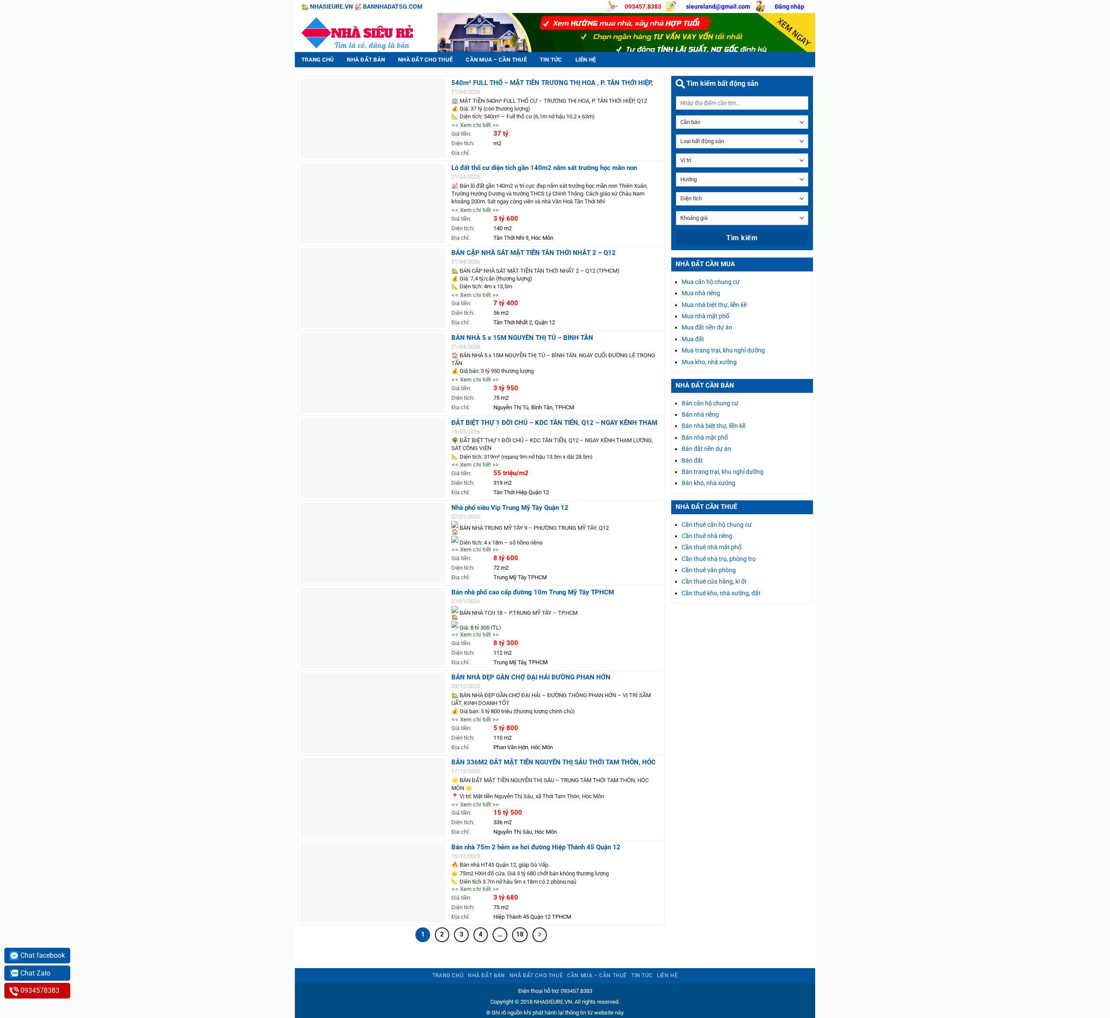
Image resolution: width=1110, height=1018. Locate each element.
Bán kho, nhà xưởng (708, 483)
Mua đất (693, 339)
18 (520, 934)
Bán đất (692, 460)
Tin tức (551, 59)
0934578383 (39, 990)
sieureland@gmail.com (718, 6)
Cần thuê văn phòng (709, 570)
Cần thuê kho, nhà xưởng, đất (721, 593)
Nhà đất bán (366, 59)
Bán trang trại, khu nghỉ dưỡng (723, 471)
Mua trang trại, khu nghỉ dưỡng (723, 350)
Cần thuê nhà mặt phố (711, 547)
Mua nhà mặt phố (705, 316)
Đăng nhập (789, 6)
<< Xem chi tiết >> (475, 125)
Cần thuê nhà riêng (707, 535)
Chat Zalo (34, 973)
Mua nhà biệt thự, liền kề (714, 304)
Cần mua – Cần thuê (496, 59)
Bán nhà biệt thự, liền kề (713, 425)
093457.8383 (643, 6)
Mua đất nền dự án (707, 327)
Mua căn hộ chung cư (711, 281)
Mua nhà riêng (701, 293)
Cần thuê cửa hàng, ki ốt (714, 581)
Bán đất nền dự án (706, 448)
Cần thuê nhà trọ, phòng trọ (719, 558)
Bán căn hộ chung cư (710, 403)
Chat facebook (42, 955)
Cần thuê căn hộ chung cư (717, 524)
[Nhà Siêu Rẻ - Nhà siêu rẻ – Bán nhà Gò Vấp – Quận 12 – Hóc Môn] (359, 32)
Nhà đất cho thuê (425, 59)
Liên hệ (585, 59)
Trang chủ (317, 59)
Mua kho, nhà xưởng (709, 362)
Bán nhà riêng (700, 414)
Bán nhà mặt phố (705, 437)
